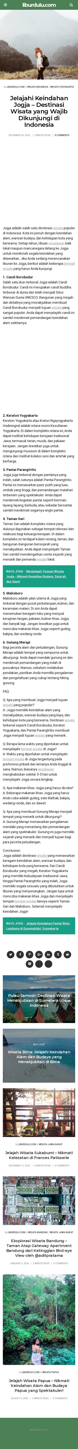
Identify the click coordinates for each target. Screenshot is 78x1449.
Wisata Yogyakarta (62, 87)
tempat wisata (31, 749)
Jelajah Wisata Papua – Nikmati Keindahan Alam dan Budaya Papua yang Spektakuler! (39, 1385)
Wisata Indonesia (37, 87)
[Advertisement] (39, 183)
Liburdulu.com (15, 87)
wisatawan (56, 243)
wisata (58, 228)
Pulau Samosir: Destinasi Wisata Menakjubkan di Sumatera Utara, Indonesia (39, 1000)
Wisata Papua (50, 1372)
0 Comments (62, 135)
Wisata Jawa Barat (50, 1144)
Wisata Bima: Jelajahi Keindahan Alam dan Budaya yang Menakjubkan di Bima (39, 1057)
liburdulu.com (39, 5)
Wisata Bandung (38, 1232)
